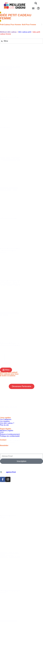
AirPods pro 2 (5, 127)
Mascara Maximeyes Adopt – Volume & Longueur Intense (10, 250)
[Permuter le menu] (33, 8)
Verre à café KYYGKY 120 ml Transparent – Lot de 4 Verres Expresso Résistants (10, 283)
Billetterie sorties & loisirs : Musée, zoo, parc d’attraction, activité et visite (10, 555)
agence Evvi (11, 472)
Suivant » (7, 363)
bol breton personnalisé (8, 621)
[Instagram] (7, 479)
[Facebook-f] (2, 479)
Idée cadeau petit (24, 32)
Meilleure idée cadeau (8, 32)
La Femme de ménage (8, 218)
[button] (36, 3)
